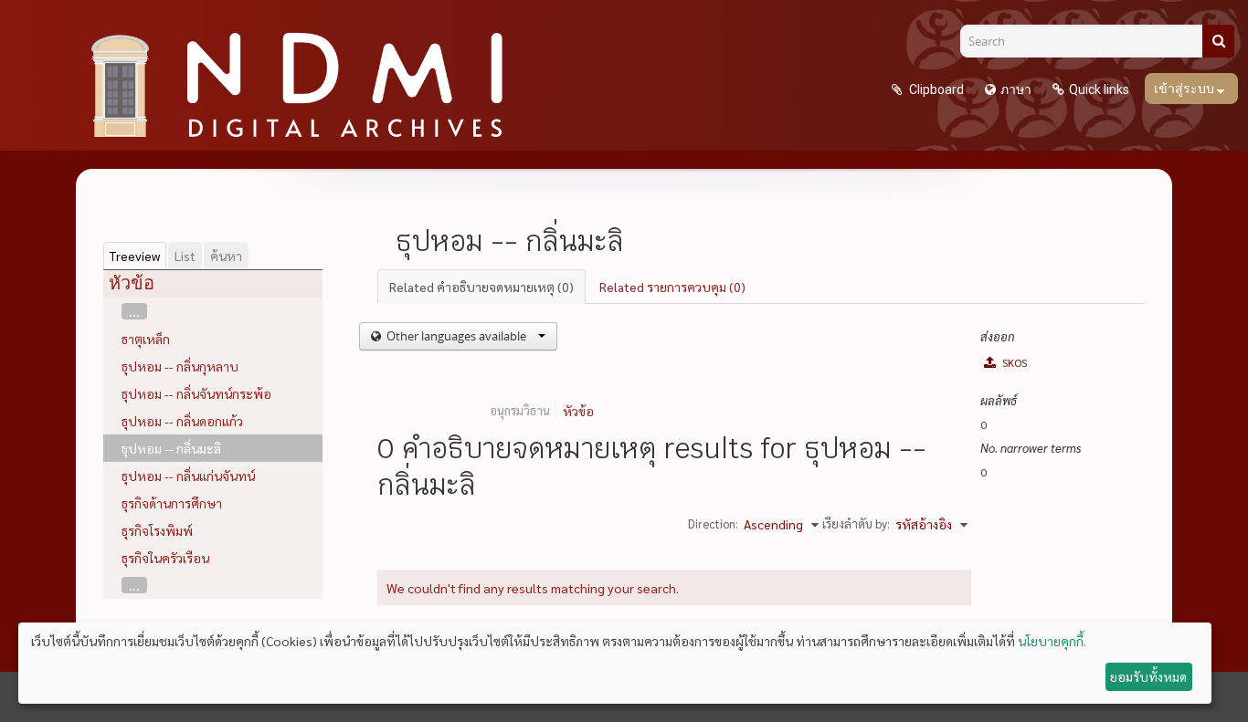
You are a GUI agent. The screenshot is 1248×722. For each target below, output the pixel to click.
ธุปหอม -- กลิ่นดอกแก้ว (182, 421)
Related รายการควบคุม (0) (672, 286)
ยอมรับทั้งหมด (1148, 676)
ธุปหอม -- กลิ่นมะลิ (171, 448)
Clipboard (935, 89)
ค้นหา (226, 255)
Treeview (135, 255)
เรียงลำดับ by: (856, 523)
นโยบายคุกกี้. (1052, 641)
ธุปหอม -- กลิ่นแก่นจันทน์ (188, 475)
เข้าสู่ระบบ (1185, 88)
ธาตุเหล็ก (146, 338)
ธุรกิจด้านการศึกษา (172, 503)
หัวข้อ (578, 411)
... (134, 311)
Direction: (713, 523)
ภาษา (1015, 89)
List (185, 255)
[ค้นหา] (1218, 41)
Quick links (1099, 89)
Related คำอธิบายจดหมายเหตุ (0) (481, 286)
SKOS (1013, 362)
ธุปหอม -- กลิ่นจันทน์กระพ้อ (196, 393)
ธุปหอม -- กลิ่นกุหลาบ (180, 366)
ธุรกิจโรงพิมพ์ (157, 530)
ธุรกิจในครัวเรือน (165, 557)
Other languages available (456, 336)
